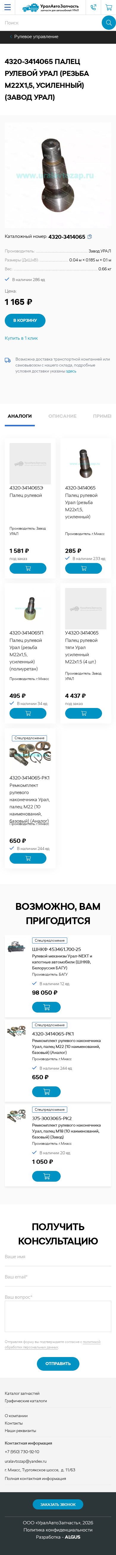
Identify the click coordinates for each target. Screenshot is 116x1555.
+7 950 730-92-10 (93, 7)
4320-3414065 (80, 488)
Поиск (109, 22)
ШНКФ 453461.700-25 (56, 949)
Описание (62, 416)
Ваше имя (15, 1256)
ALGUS (72, 1537)
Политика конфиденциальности (58, 1530)
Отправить (58, 1363)
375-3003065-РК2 (52, 1118)
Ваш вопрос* (18, 1297)
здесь (71, 371)
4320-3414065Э (26, 488)
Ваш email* (16, 1277)
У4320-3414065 (81, 633)
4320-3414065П (26, 633)
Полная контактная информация (35, 1478)
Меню (7, 7)
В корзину (25, 320)
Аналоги (20, 416)
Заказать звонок (58, 1505)
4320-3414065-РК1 (29, 778)
